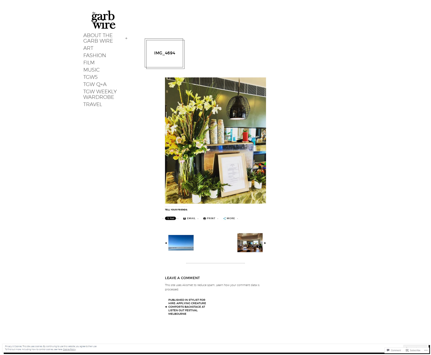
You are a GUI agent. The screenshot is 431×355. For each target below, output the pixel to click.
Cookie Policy (69, 349)
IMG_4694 (164, 52)
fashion (94, 55)
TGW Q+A (95, 84)
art (88, 48)
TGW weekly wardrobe (100, 94)
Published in (187, 306)
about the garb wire (98, 38)
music (91, 70)
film (89, 62)
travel (92, 104)
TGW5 (90, 77)
